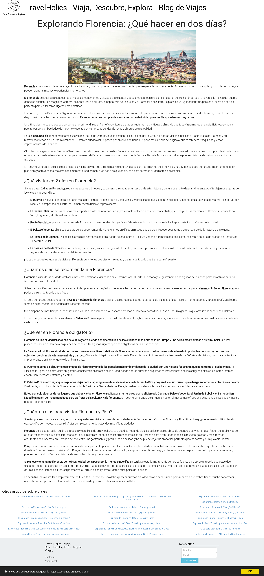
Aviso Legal (51, 561)
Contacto (50, 557)
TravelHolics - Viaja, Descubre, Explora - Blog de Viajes (116, 7)
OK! (250, 571)
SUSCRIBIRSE (189, 560)
